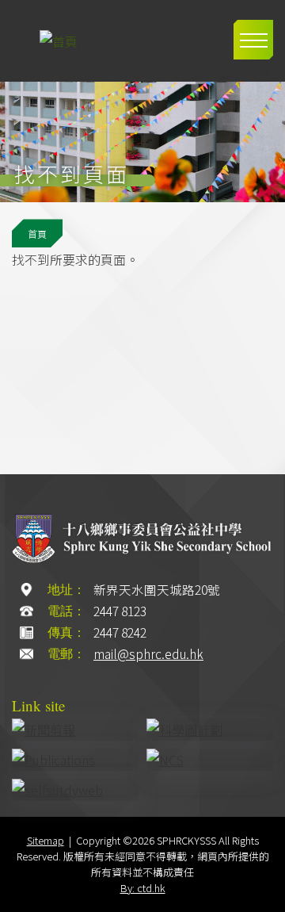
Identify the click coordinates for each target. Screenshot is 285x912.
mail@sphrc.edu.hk (148, 654)
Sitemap (45, 840)
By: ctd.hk (142, 887)
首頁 (37, 233)
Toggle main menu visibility (253, 39)
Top (265, 894)
